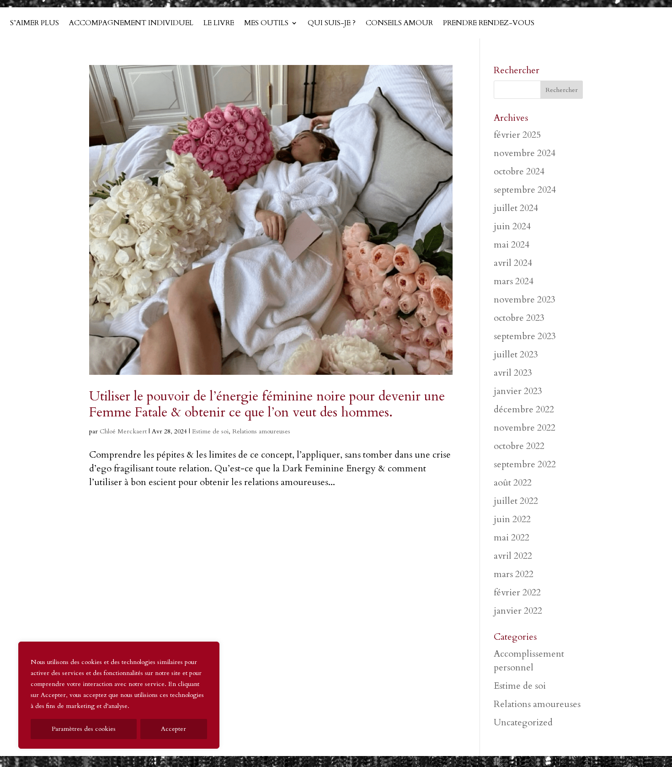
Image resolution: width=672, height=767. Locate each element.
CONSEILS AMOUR (399, 24)
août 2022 (513, 482)
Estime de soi (210, 431)
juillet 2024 (516, 208)
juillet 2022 (516, 501)
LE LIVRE (218, 24)
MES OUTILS (266, 24)
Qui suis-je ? (332, 24)
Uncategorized (523, 722)
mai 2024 (511, 244)
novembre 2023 (524, 299)
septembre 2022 (525, 464)
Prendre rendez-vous (488, 24)
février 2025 (517, 135)
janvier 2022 (518, 611)
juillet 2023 (516, 354)
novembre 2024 (524, 153)
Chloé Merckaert (123, 431)
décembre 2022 (524, 409)
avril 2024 (513, 263)
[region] (118, 695)
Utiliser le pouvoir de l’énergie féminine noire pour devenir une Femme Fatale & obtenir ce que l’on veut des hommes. (267, 404)
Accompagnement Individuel (131, 24)
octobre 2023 (519, 318)
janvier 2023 (518, 391)
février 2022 (517, 592)
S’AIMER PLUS (34, 24)
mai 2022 (511, 537)
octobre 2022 (519, 446)
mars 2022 (513, 574)
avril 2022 (513, 556)
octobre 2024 (519, 171)
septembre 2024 (525, 190)
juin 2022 (512, 519)
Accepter (173, 728)
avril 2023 (513, 373)
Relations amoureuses (261, 431)
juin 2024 (512, 226)
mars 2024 (513, 281)
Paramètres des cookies (84, 728)
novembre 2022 (524, 427)
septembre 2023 (525, 336)
